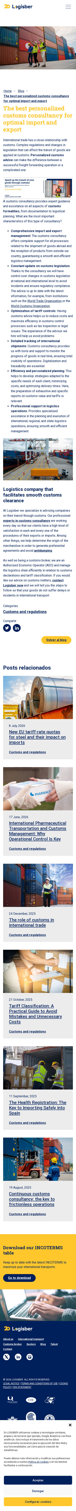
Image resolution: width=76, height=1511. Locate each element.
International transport (31, 1339)
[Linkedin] (18, 1357)
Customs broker (12, 1344)
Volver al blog (56, 640)
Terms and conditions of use (39, 1383)
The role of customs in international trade (31, 922)
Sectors (31, 1344)
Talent (54, 1344)
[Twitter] (6, 1357)
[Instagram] (29, 1357)
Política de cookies (38, 1462)
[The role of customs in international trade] (38, 885)
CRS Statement (22, 1387)
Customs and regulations (25, 612)
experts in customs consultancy (26, 521)
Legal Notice (11, 1383)
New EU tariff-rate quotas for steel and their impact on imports (37, 737)
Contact (7, 1349)
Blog (43, 1344)
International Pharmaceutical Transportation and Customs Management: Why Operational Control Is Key (37, 831)
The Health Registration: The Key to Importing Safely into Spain (37, 1108)
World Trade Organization (44, 301)
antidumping (43, 550)
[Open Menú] (68, 7)
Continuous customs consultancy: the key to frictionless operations (32, 1199)
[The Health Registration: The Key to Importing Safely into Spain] (38, 1068)
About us (8, 1339)
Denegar (38, 1491)
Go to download (19, 1278)
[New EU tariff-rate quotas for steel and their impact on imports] (38, 697)
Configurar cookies (38, 1502)
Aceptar (38, 1480)
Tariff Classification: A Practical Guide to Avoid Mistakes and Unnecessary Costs (35, 1013)
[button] (70, 1425)
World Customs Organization (30, 306)
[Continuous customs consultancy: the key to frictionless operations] (38, 1159)
